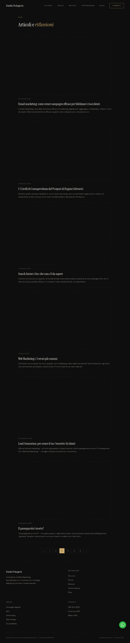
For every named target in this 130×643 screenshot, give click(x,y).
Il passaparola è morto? (31, 528)
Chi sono (48, 6)
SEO (8, 611)
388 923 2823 (74, 607)
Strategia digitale (13, 607)
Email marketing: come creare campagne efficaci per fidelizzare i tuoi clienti (59, 104)
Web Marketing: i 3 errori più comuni (37, 359)
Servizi (61, 6)
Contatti (117, 6)
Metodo (72, 6)
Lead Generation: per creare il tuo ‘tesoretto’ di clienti (46, 444)
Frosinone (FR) (74, 611)
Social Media (11, 623)
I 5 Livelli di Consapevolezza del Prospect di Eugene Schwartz (50, 189)
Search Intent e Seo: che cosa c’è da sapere (40, 274)
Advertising (10, 615)
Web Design (11, 619)
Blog (102, 6)
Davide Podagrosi (15, 5)
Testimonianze (88, 6)
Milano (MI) (72, 615)
